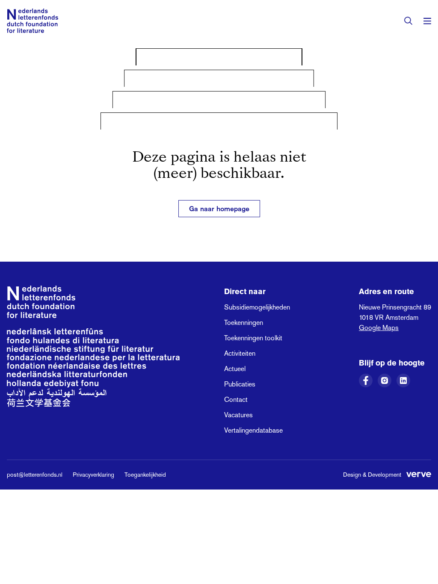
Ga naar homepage (219, 208)
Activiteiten (239, 353)
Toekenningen (243, 322)
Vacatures (238, 414)
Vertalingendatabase (253, 430)
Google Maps (379, 327)
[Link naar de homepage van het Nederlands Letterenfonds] (32, 21)
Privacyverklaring (93, 474)
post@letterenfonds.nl (34, 474)
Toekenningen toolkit (253, 337)
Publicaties (239, 384)
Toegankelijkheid (145, 474)
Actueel (235, 368)
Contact (236, 399)
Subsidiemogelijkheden (257, 307)
